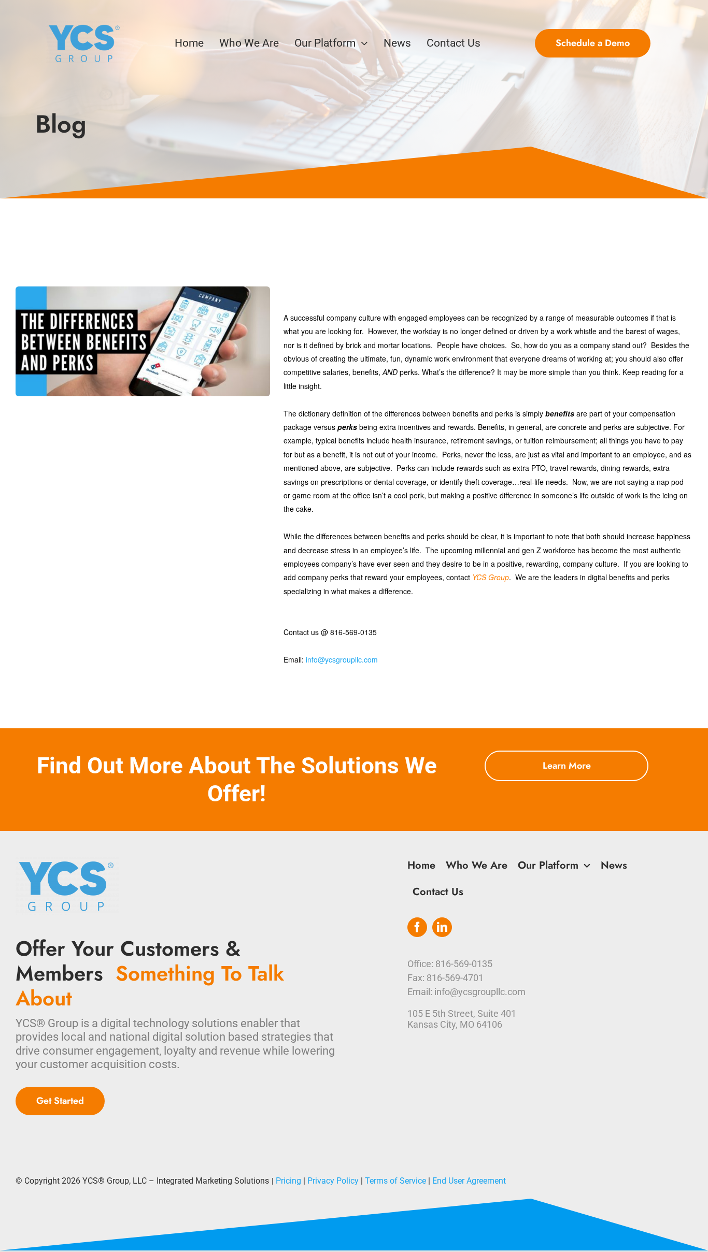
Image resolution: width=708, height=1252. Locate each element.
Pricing (288, 1181)
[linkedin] (442, 927)
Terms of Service (395, 1181)
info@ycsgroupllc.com (342, 659)
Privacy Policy (333, 1181)
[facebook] (417, 927)
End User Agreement (469, 1181)
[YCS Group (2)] (85, 26)
